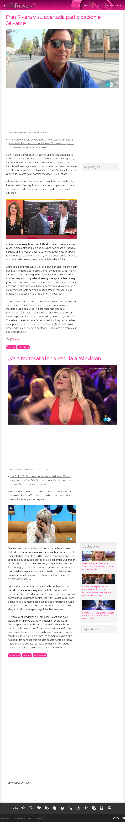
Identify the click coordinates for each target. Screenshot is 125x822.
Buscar (87, 5)
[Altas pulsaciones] (15, 808)
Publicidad (29, 818)
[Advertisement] (66, 108)
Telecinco (16, 339)
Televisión (11, 347)
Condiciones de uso (4, 818)
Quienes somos (114, 5)
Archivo (76, 5)
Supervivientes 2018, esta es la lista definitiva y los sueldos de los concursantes (98, 615)
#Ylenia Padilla (40, 655)
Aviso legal (38, 818)
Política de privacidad (18, 818)
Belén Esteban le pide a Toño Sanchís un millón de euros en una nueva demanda (97, 566)
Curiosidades (14, 655)
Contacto (98, 5)
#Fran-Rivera (23, 347)
